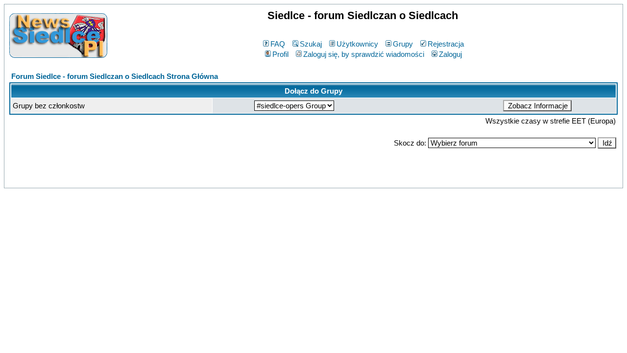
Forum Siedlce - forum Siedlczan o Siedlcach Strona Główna (114, 76)
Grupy (403, 44)
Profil (280, 54)
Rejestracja (446, 44)
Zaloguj (450, 54)
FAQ (277, 44)
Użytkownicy (357, 44)
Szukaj (311, 44)
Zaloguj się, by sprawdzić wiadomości (363, 54)
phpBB (292, 179)
